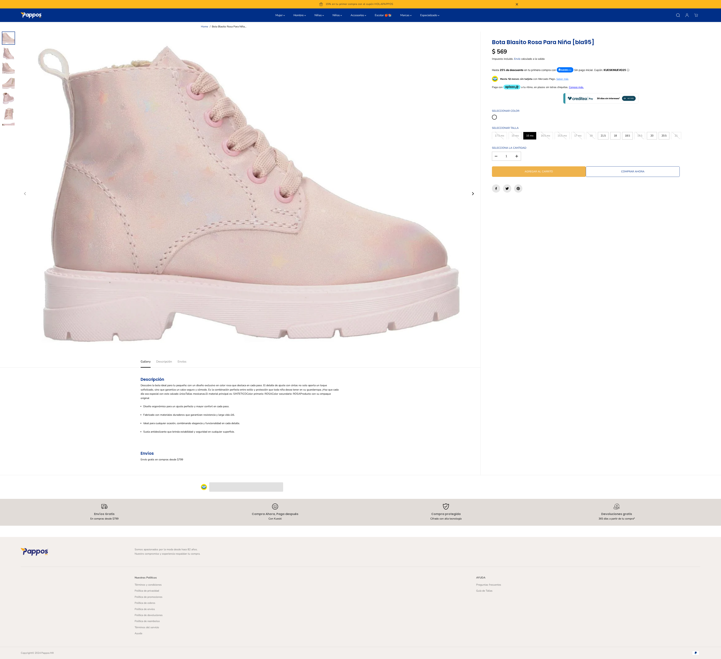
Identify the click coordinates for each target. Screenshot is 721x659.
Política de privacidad (147, 591)
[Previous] (25, 194)
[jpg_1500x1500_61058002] (248, 194)
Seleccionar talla (505, 128)
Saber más (562, 79)
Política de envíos (145, 609)
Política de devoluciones (149, 615)
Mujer (279, 15)
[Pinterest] (518, 188)
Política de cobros (145, 603)
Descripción (164, 362)
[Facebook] (496, 188)
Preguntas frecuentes (488, 585)
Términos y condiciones (148, 585)
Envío (517, 59)
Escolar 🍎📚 (383, 15)
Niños (336, 15)
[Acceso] (687, 15)
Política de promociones (148, 597)
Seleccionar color (505, 110)
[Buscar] (678, 15)
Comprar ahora (632, 171)
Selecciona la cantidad (509, 147)
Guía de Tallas (484, 591)
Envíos (182, 362)
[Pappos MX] (31, 15)
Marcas (405, 15)
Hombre (298, 15)
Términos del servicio (147, 627)
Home (204, 26)
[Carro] (696, 15)
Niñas (318, 15)
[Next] (472, 194)
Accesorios (358, 15)
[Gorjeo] (507, 188)
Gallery (146, 362)
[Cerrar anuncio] (517, 4)
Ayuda (138, 633)
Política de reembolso (147, 621)
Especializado (429, 15)
